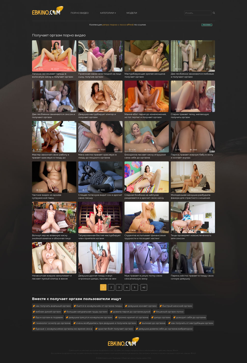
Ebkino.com (74, 350)
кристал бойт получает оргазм (115, 328)
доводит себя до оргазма (191, 317)
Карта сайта (141, 358)
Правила (116, 358)
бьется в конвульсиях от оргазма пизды (99, 306)
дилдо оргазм (162, 317)
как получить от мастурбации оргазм (192, 323)
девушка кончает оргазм (142, 306)
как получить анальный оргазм (53, 306)
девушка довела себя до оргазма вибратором (165, 328)
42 (144, 287)
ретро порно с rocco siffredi (118, 24)
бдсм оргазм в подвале (49, 317)
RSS (149, 358)
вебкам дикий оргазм (48, 311)
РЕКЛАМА (207, 25)
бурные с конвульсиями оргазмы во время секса (64, 328)
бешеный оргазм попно (170, 311)
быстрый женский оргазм (177, 306)
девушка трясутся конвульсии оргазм (90, 317)
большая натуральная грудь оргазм (87, 311)
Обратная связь (128, 358)
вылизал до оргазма (153, 323)
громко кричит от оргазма (133, 317)
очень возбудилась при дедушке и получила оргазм (106, 323)
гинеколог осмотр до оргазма (53, 323)
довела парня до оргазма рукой (131, 311)
